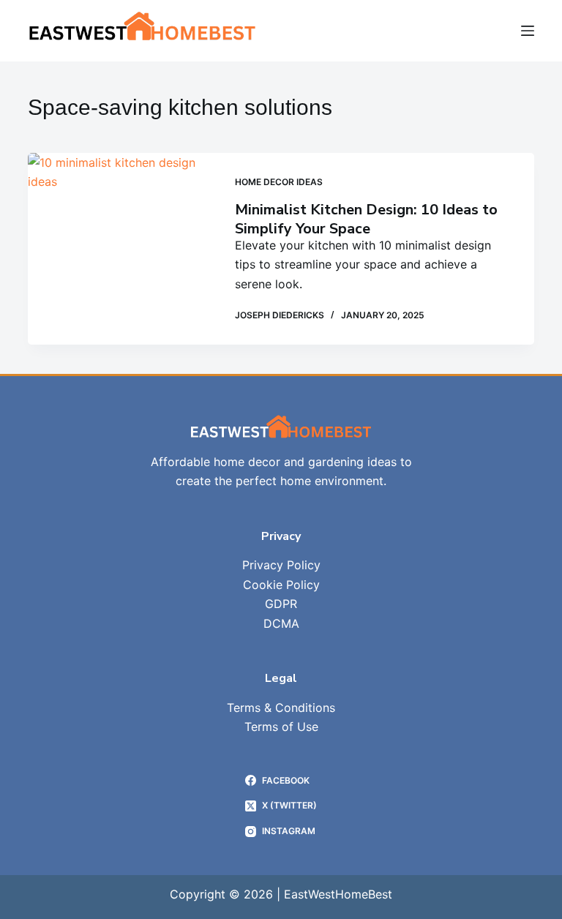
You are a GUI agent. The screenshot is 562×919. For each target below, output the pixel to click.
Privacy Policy (281, 565)
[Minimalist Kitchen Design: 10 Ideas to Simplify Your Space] (120, 249)
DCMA (281, 623)
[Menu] (527, 30)
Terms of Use (281, 726)
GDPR (281, 603)
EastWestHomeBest (338, 894)
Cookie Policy (281, 584)
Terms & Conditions (281, 707)
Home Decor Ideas (279, 181)
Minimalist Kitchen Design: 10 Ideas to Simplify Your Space (366, 219)
